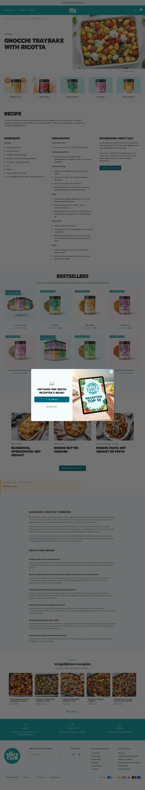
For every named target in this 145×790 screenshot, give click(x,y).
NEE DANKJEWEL (51, 407)
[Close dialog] (111, 372)
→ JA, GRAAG (52, 399)
